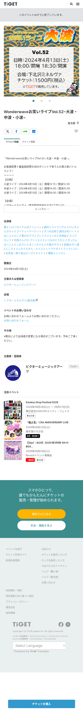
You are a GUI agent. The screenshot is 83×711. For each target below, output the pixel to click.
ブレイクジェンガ (46, 235)
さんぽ (25, 227)
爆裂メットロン (57, 253)
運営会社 (10, 607)
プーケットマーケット (29, 231)
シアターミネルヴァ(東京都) (20, 300)
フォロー (74, 366)
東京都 (71, 123)
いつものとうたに (55, 240)
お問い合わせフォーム (16, 320)
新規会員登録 (13, 560)
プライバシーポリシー (17, 601)
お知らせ (46, 549)
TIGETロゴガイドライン (54, 566)
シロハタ (14, 227)
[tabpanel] (41, 61)
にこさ (9, 248)
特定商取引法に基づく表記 (20, 596)
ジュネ (19, 248)
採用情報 (10, 612)
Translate (43, 651)
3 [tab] (49, 101)
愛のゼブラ (27, 235)
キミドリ (41, 253)
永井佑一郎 (12, 253)
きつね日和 (50, 231)
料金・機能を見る (41, 525)
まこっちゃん (36, 244)
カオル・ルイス (34, 248)
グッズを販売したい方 (53, 560)
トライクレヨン (69, 248)
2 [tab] (41, 101)
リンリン (36, 227)
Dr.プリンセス (34, 240)
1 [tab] (33, 101)
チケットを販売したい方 (54, 554)
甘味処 (63, 235)
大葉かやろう (53, 244)
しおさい (21, 244)
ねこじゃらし (11, 235)
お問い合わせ (48, 582)
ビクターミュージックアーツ (20, 284)
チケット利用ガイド (16, 554)
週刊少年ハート (68, 231)
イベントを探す (14, 549)
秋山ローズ (27, 253)
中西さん (19, 240)
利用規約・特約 (14, 590)
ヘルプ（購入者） (51, 571)
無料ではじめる (41, 514)
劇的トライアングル (55, 227)
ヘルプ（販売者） (51, 577)
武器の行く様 (71, 244)
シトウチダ (52, 248)
